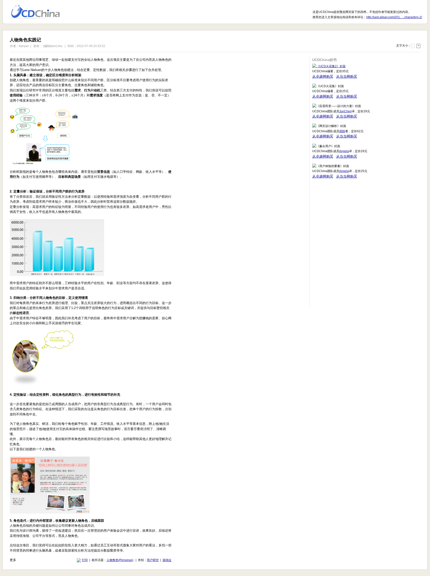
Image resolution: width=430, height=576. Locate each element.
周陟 (342, 131)
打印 (85, 560)
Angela (344, 151)
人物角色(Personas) (120, 560)
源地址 (166, 560)
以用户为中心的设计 (38, 12)
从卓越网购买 (322, 76)
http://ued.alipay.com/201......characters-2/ (394, 17)
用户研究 (153, 560)
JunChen (345, 111)
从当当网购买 (346, 76)
